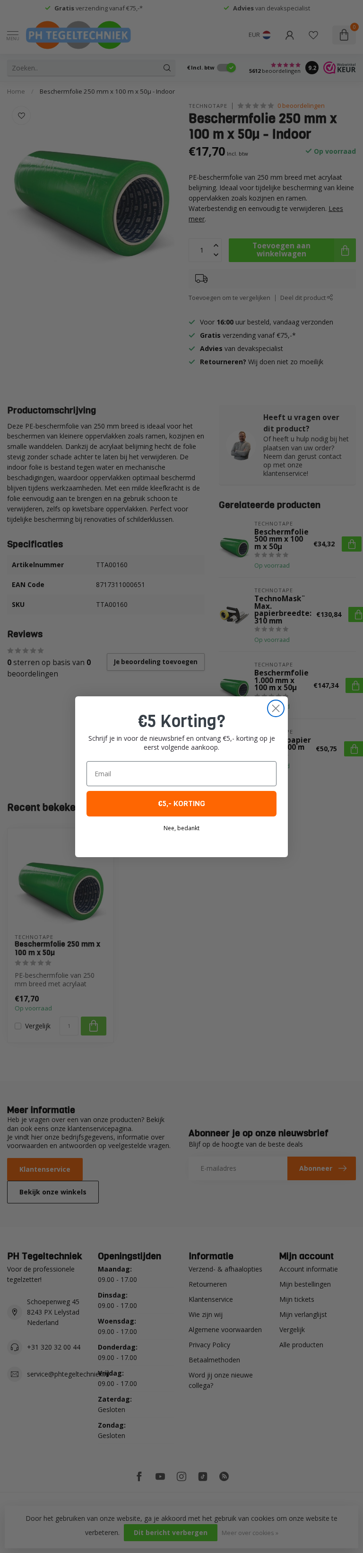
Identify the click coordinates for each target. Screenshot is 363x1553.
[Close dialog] (276, 708)
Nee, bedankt (181, 828)
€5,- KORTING (181, 803)
